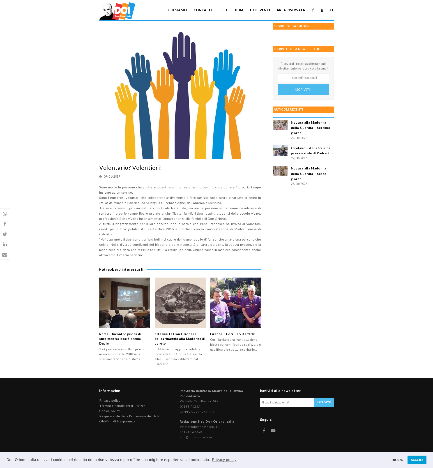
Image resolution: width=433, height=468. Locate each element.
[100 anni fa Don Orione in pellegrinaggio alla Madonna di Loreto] (180, 303)
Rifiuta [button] (397, 460)
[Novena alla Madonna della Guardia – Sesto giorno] (280, 171)
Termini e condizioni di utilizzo (122, 406)
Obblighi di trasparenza (117, 421)
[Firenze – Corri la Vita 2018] (235, 303)
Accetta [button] (417, 460)
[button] (5, 214)
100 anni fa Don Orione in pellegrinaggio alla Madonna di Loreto (180, 338)
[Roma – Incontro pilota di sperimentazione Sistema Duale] (124, 303)
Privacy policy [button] (224, 460)
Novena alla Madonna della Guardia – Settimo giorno (310, 127)
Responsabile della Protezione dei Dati (129, 416)
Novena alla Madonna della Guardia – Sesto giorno (309, 173)
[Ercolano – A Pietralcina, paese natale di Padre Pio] (280, 151)
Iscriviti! (303, 89)
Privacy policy (109, 400)
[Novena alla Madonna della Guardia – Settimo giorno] (280, 125)
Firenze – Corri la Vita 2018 (232, 334)
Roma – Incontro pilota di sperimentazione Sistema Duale (120, 338)
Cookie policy (109, 411)
